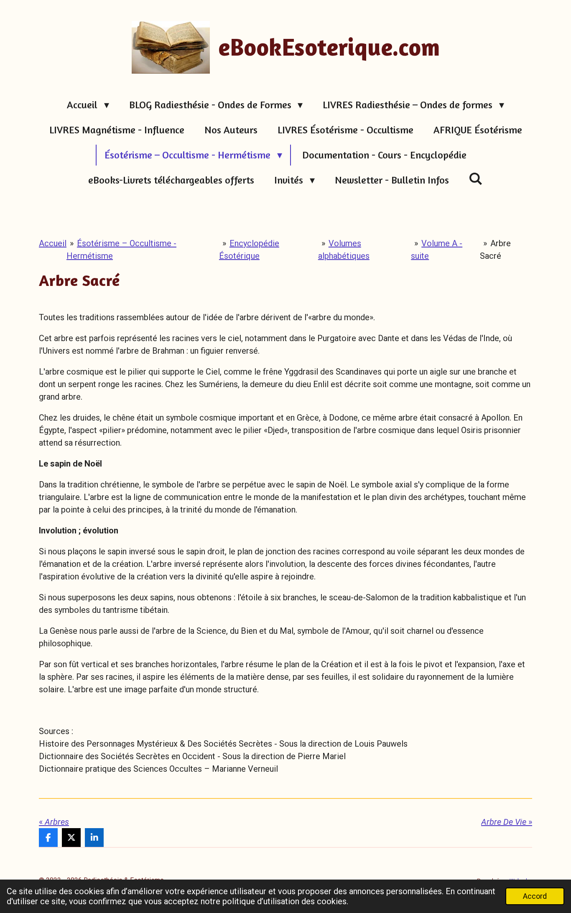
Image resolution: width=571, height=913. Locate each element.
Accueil (52, 243)
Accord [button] (535, 896)
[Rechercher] (476, 179)
